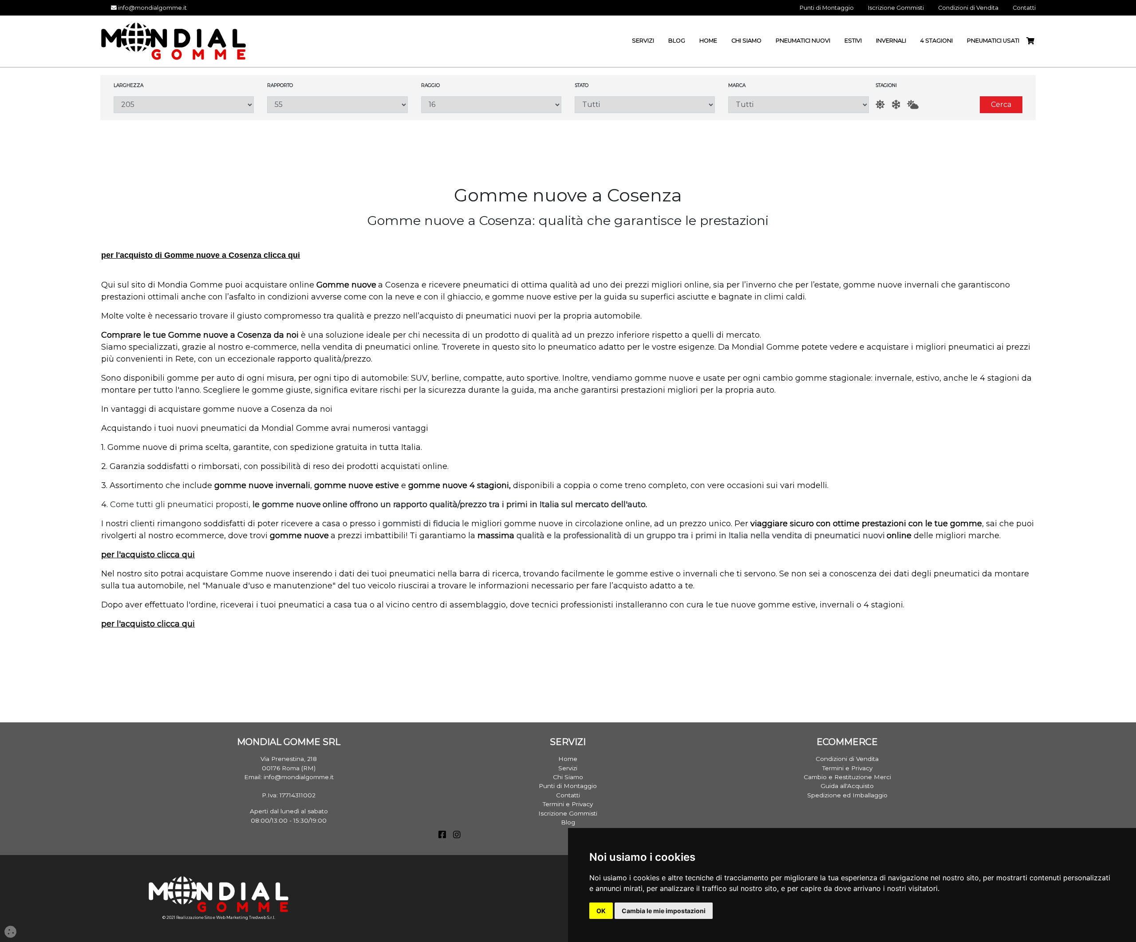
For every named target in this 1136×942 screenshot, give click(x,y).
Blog (568, 822)
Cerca (1001, 104)
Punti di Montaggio (568, 785)
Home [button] (708, 40)
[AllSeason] (913, 104)
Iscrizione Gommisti (567, 813)
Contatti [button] (1024, 7)
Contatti (568, 795)
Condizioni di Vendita (847, 758)
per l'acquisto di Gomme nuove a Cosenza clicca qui (200, 255)
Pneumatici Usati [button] (993, 40)
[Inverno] (896, 104)
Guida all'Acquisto (847, 785)
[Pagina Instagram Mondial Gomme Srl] (457, 835)
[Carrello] (1033, 41)
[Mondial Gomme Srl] (173, 40)
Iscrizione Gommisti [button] (896, 7)
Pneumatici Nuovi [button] (803, 40)
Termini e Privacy (568, 804)
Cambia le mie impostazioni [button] (664, 910)
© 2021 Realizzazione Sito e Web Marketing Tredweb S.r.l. (218, 917)
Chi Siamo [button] (746, 40)
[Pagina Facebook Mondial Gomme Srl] (442, 835)
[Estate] (880, 104)
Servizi (567, 768)
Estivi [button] (853, 40)
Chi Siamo (568, 776)
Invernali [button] (891, 40)
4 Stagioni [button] (936, 40)
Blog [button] (676, 40)
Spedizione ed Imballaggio (847, 795)
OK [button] (601, 910)
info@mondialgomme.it (152, 7)
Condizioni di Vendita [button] (968, 7)
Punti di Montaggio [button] (827, 7)
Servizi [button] (643, 40)
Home (567, 758)
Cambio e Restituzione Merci (847, 776)
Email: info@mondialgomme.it (289, 776)
